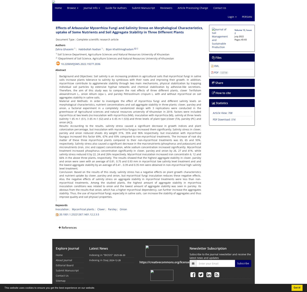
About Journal (64, 260)
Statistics (221, 103)
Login (231, 16)
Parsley (112, 209)
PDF (220, 72)
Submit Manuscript (143, 8)
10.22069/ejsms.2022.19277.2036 (80, 64)
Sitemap (61, 280)
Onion (123, 209)
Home (58, 8)
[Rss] (217, 274)
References (69, 228)
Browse (72, 8)
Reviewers (166, 8)
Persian (247, 16)
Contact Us (219, 8)
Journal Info (91, 8)
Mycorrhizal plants (83, 209)
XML (216, 66)
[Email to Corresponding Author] (135, 48)
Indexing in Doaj (99, 260)
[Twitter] (202, 274)
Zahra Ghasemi (64, 49)
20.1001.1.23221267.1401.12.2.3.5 (79, 214)
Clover (101, 209)
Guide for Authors (116, 8)
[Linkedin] (210, 274)
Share (219, 83)
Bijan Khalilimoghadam (120, 49)
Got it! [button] (297, 288)
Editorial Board (65, 265)
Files (218, 58)
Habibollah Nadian (90, 49)
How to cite (223, 93)
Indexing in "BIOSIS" (101, 255)
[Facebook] (194, 274)
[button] (96, 288)
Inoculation (62, 209)
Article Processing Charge (193, 8)
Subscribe (243, 263)
